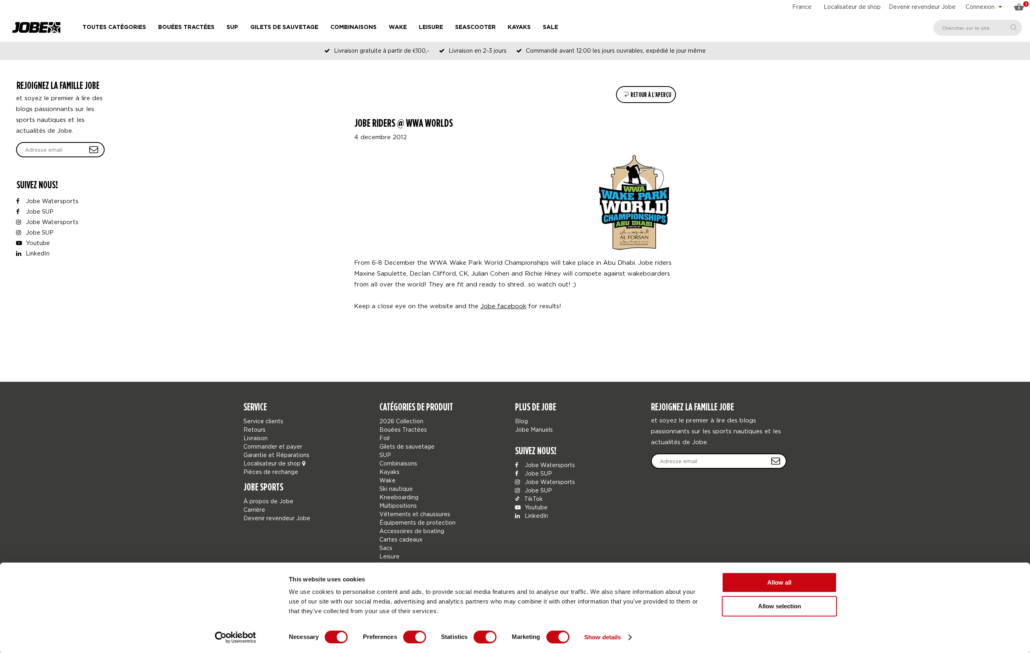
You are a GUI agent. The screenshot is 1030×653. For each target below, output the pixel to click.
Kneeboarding (398, 497)
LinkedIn (36, 253)
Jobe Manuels (534, 429)
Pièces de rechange (270, 472)
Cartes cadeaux (400, 539)
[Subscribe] (776, 461)
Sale (550, 27)
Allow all (779, 582)
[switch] (414, 636)
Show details (602, 637)
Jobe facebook (503, 306)
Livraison (255, 438)
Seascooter (475, 27)
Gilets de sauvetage (284, 27)
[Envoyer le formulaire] (94, 149)
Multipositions (398, 506)
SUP (232, 27)
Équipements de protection (417, 522)
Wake (398, 27)
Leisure (431, 27)
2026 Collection (401, 421)
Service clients (263, 421)
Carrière (254, 510)
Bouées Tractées (186, 27)
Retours (254, 429)
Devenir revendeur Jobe (922, 7)
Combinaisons (353, 27)
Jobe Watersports (51, 201)
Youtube (37, 243)
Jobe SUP (39, 211)
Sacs (385, 548)
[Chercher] (1013, 27)
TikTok (533, 499)
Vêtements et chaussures (414, 514)
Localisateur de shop (852, 7)
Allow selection (779, 606)
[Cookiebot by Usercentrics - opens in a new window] (235, 637)
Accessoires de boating (411, 531)
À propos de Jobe (268, 501)
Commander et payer (272, 446)
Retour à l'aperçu (650, 95)
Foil (384, 438)
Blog (521, 421)
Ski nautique (396, 489)
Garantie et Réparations (276, 455)
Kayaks (519, 27)
